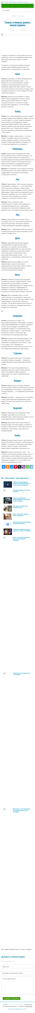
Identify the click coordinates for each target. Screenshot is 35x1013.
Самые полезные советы (15, 1004)
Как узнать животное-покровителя (20, 506)
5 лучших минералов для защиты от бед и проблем (22, 530)
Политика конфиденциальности (17, 1009)
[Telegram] (31, 467)
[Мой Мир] (11, 467)
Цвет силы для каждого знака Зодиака (21, 514)
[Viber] (23, 467)
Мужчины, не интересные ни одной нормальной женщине (21, 810)
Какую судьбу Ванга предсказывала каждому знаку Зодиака (21, 499)
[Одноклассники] (7, 467)
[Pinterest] (15, 467)
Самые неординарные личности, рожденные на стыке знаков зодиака (21, 483)
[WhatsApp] (27, 467)
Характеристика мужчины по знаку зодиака (22, 522)
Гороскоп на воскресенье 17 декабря (21, 673)
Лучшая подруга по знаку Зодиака (21, 490)
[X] (19, 467)
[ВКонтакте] (3, 467)
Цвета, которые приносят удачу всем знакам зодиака (21, 539)
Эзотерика (23, 30)
